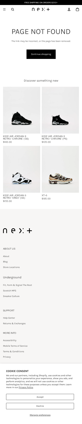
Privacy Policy (26, 387)
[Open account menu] (69, 9)
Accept (40, 397)
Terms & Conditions (13, 351)
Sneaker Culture (11, 296)
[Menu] (4, 9)
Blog (5, 261)
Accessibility (9, 340)
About (6, 256)
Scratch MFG (9, 290)
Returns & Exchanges (14, 323)
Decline (40, 406)
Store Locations (11, 267)
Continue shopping (41, 54)
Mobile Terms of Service (15, 346)
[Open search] (12, 9)
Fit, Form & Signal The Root (17, 285)
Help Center (9, 318)
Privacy (7, 356)
